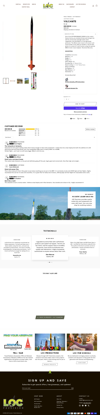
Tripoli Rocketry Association (12, 356)
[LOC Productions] (50, 342)
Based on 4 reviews (10, 130)
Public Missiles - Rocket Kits (38, 406)
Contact (72, 7)
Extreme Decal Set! (70, 75)
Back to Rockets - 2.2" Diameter (51, 317)
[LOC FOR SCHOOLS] (82, 342)
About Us (61, 4)
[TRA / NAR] (18, 342)
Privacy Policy (60, 407)
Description (69, 34)
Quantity (67, 96)
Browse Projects (50, 364)
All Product (37, 399)
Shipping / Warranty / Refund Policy (62, 402)
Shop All (18, 4)
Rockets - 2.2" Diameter (74, 16)
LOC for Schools (81, 4)
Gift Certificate (38, 401)
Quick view (14, 296)
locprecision (69, 19)
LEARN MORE (82, 362)
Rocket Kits (26, 4)
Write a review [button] (90, 129)
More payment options (80, 112)
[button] (67, 26)
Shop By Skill (26, 7)
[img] (13, 142)
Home (65, 16)
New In (34, 4)
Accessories (37, 403)
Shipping (66, 29)
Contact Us (59, 405)
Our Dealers (70, 4)
